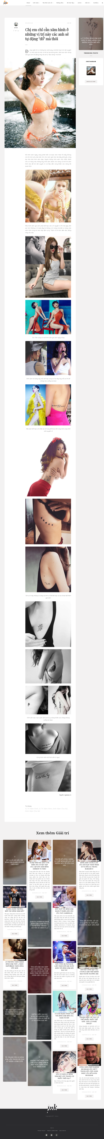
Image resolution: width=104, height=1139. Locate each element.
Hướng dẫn (59, 2)
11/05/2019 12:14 (15, 1077)
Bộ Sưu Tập (70, 2)
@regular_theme (91, 81)
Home (28, 2)
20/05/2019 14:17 (40, 942)
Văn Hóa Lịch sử (47, 2)
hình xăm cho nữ (60, 809)
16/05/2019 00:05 (40, 989)
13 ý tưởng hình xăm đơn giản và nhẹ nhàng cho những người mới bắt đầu (91, 41)
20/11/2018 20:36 (91, 21)
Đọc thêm (39, 896)
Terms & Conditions (52, 1130)
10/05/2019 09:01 (40, 1081)
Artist (79, 2)
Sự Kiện (95, 2)
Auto (91, 24)
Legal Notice (62, 1130)
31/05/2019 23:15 (89, 941)
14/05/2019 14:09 (40, 1035)
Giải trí (87, 2)
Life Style (36, 2)
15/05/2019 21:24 (15, 1031)
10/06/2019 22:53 (64, 880)
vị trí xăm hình (31, 809)
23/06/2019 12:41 (15, 880)
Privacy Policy (42, 1130)
